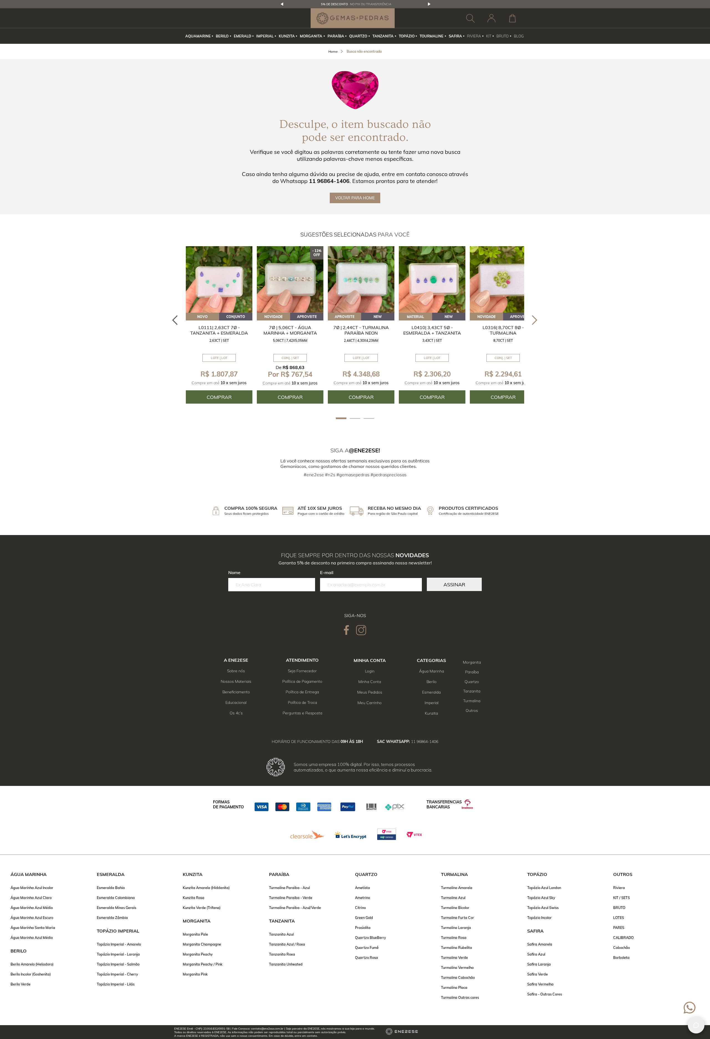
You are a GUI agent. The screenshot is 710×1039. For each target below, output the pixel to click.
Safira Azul (536, 954)
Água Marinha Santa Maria (33, 927)
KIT (488, 36)
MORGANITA (311, 36)
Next (429, 4)
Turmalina (471, 700)
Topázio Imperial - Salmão (118, 964)
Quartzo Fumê (367, 947)
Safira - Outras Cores (544, 994)
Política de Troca (302, 702)
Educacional (236, 702)
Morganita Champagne (202, 944)
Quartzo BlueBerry (370, 937)
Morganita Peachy (198, 954)
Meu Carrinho (369, 702)
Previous (282, 4)
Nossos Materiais (236, 681)
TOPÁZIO (407, 36)
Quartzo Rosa (366, 957)
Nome (234, 572)
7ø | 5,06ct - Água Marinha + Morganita (290, 330)
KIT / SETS (621, 897)
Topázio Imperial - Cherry (117, 974)
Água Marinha (431, 671)
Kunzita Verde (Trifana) (201, 907)
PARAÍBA (336, 36)
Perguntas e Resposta (302, 713)
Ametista (362, 887)
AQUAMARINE (198, 36)
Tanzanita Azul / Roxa (287, 944)
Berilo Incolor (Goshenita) (31, 974)
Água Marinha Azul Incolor (32, 887)
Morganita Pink (195, 974)
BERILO (222, 36)
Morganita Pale (195, 934)
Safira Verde (537, 974)
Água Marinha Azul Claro (31, 897)
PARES (618, 927)
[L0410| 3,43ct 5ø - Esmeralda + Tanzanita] (432, 279)
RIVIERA (474, 36)
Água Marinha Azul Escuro (32, 917)
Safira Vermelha (540, 984)
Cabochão (621, 947)
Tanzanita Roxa (282, 954)
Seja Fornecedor (302, 670)
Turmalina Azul (453, 897)
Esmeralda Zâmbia (112, 917)
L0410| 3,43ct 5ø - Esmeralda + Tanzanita (432, 330)
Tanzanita (471, 691)
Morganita (472, 662)
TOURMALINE (431, 36)
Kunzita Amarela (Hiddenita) (206, 887)
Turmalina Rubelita (456, 947)
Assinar (454, 584)
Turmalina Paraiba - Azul (289, 887)
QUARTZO (358, 36)
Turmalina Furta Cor (457, 917)
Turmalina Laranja (456, 927)
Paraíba (472, 671)
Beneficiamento (236, 691)
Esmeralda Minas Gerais (116, 907)
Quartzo (472, 681)
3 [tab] (369, 418)
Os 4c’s (236, 713)
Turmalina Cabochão (458, 977)
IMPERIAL (264, 36)
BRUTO (502, 36)
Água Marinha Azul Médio (32, 907)
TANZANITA (383, 36)
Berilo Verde (21, 984)
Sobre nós (236, 670)
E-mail (326, 572)
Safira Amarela (539, 944)
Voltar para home (355, 197)
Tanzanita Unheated (286, 964)
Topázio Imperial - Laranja (118, 954)
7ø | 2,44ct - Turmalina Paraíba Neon (361, 330)
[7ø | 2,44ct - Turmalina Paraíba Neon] (361, 279)
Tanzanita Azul (281, 934)
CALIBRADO (623, 937)
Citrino (360, 907)
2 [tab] (355, 418)
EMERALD (242, 36)
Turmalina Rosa (453, 937)
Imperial (431, 702)
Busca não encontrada (364, 51)
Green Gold (364, 917)
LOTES (618, 917)
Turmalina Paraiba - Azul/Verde (295, 907)
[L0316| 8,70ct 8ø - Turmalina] (503, 279)
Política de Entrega (302, 691)
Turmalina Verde (454, 957)
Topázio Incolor (539, 917)
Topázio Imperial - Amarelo (119, 944)
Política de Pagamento (302, 681)
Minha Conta (369, 681)
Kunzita (431, 713)
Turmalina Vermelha (457, 967)
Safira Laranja (539, 964)
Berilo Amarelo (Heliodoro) (32, 964)
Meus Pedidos (369, 692)
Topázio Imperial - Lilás (116, 984)
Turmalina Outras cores (460, 997)
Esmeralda (431, 692)
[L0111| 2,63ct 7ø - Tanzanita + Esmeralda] (219, 279)
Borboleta (621, 957)
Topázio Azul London (544, 887)
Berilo (432, 681)
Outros (472, 710)
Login (369, 671)
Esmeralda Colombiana (116, 897)
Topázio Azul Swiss (543, 907)
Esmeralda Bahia (111, 887)
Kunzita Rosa (193, 897)
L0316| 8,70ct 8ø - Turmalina (503, 330)
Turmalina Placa (454, 987)
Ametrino (362, 897)
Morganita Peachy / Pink (202, 964)
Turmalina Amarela (456, 887)
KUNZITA (287, 36)
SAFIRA (455, 36)
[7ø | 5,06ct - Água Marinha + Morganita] (290, 279)
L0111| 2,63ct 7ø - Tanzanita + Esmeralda (219, 330)
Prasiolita (363, 927)
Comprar (219, 397)
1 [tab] (341, 418)
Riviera (619, 887)
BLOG (519, 36)
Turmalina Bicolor (455, 907)
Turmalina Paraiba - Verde (290, 897)
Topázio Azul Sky (541, 897)
